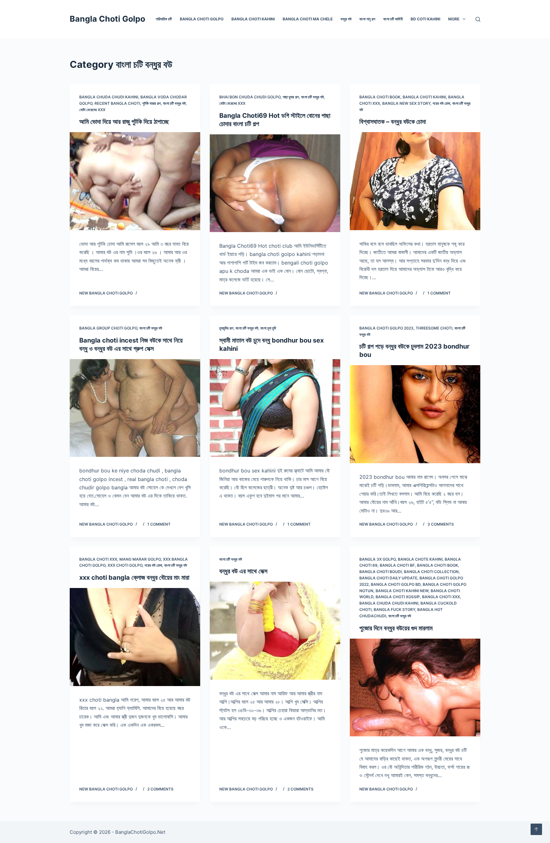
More (453, 19)
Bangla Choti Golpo (107, 19)
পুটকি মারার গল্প (151, 103)
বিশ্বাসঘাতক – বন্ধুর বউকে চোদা (392, 121)
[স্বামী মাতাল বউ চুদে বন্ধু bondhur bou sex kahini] (275, 408)
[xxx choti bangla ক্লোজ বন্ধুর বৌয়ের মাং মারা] (135, 637)
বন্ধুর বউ (346, 19)
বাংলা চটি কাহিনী (393, 19)
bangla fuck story (394, 609)
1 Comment (439, 293)
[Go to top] (536, 829)
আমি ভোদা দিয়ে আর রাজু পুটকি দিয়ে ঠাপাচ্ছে (124, 121)
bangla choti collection (431, 571)
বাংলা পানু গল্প (367, 19)
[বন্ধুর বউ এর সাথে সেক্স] (275, 631)
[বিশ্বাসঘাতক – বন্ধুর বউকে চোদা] (415, 181)
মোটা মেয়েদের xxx (92, 109)
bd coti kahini (425, 19)
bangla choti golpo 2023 (386, 328)
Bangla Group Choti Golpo (108, 328)
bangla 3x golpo (377, 559)
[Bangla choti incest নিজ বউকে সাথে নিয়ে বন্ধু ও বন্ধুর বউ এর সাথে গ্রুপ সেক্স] (135, 408)
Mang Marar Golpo (140, 559)
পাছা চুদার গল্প (291, 97)
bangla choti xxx (98, 559)
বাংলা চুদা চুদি (268, 328)
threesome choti (434, 328)
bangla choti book (379, 97)
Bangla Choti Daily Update (388, 578)
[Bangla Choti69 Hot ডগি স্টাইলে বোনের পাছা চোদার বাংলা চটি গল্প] (275, 183)
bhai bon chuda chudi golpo (249, 97)
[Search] (478, 19)
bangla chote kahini (420, 559)
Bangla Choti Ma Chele (308, 19)
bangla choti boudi (380, 571)
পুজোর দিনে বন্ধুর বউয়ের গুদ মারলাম (396, 628)
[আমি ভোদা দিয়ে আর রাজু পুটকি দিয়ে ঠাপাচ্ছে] (135, 181)
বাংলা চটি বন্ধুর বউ (174, 103)
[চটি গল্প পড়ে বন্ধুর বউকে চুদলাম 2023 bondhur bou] (415, 414)
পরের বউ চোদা (441, 103)
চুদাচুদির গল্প (226, 328)
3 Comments (440, 524)
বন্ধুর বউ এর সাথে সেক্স (243, 571)
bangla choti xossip (398, 596)
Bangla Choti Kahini (253, 19)
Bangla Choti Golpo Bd (395, 584)
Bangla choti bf (397, 565)
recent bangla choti (117, 103)
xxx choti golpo (125, 565)
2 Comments (160, 789)
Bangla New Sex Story (406, 103)
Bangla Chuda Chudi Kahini (108, 97)
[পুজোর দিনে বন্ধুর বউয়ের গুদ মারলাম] (415, 688)
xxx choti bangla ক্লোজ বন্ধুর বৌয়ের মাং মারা (134, 577)
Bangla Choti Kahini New (402, 590)
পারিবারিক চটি (164, 19)
